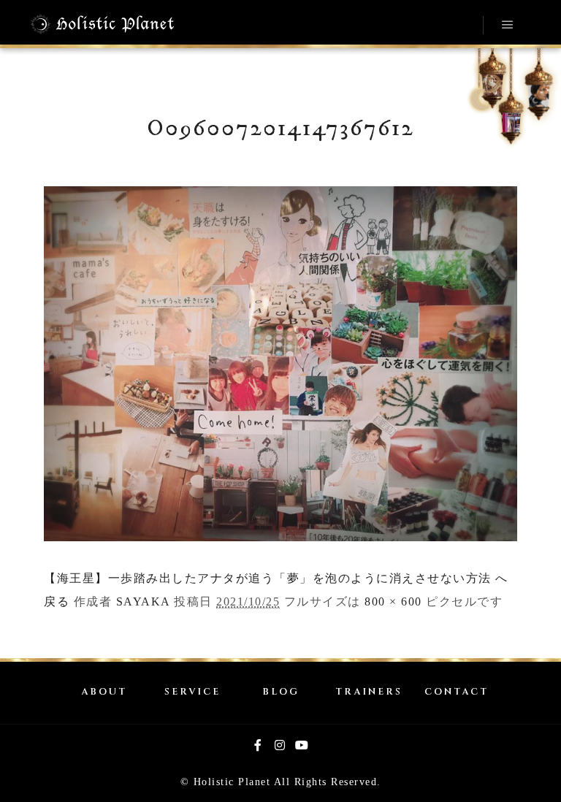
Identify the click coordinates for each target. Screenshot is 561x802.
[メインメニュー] (508, 24)
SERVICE (192, 692)
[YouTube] (302, 745)
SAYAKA (143, 601)
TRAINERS (368, 692)
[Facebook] (258, 745)
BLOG (280, 692)
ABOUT (104, 692)
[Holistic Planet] (102, 24)
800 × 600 (393, 601)
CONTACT (456, 692)
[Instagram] (280, 745)
